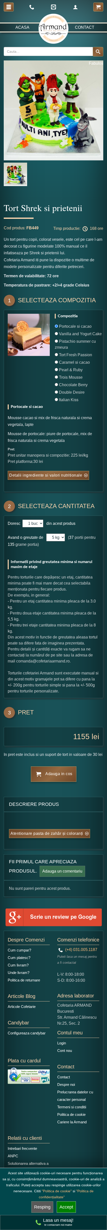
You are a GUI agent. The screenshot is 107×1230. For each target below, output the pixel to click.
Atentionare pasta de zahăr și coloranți (46, 833)
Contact (84, 27)
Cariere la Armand (72, 1122)
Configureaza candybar (27, 1033)
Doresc (14, 523)
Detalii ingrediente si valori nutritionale (45, 475)
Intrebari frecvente (22, 1148)
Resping (42, 1207)
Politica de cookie (71, 1114)
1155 (81, 736)
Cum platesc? (19, 957)
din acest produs (59, 523)
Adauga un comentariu (62, 871)
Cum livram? (18, 965)
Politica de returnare (24, 980)
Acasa (22, 27)
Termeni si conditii (71, 1107)
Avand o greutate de (25, 537)
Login (61, 1043)
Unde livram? (18, 972)
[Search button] (98, 51)
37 (71, 537)
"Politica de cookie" (57, 1191)
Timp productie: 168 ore (78, 228)
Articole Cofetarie (22, 1006)
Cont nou (64, 1050)
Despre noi (66, 1084)
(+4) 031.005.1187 (80, 949)
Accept (66, 1207)
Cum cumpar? (19, 950)
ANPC (13, 1156)
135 (11, 544)
